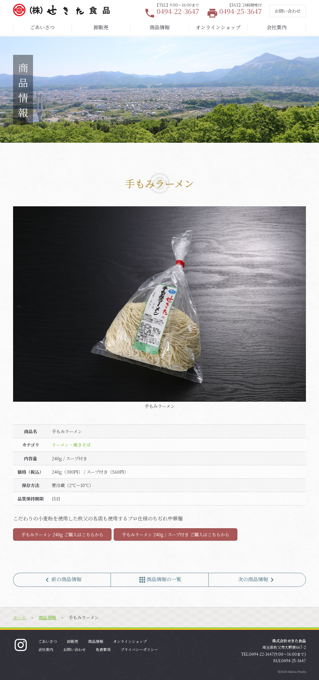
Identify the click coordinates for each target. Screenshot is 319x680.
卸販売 (100, 27)
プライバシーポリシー (139, 649)
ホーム (19, 617)
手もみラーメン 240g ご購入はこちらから (62, 534)
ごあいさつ (42, 27)
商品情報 (159, 27)
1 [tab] (155, 415)
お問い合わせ (287, 11)
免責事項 (103, 649)
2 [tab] (164, 415)
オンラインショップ (218, 27)
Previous (19, 305)
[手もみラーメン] (159, 304)
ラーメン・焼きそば (71, 445)
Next (300, 305)
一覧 (159, 580)
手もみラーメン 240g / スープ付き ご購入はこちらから (175, 534)
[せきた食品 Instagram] (20, 644)
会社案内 (277, 27)
